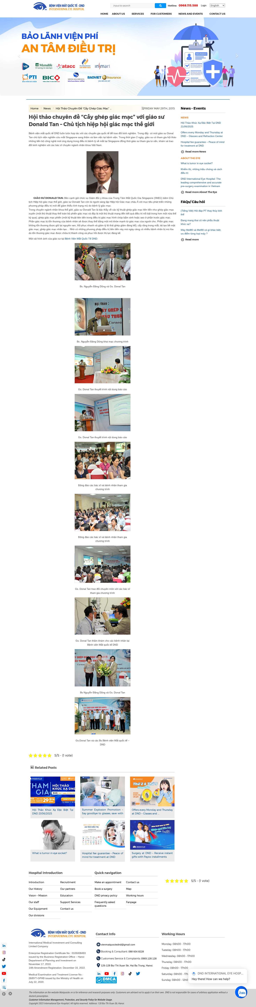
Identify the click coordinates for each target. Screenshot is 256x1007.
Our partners (67, 888)
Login (203, 5)
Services (138, 13)
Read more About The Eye (201, 192)
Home (104, 13)
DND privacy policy (106, 895)
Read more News (195, 151)
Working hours (134, 895)
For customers (161, 13)
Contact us (217, 13)
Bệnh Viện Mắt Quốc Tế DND (81, 238)
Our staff (34, 902)
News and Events (191, 13)
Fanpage (131, 902)
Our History (35, 888)
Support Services (70, 902)
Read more (36, 60)
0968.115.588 (188, 5)
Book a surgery (103, 888)
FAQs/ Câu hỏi (193, 202)
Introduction (36, 882)
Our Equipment (38, 908)
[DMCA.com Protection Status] (106, 979)
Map (128, 888)
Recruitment (68, 882)
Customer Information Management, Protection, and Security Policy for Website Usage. (71, 999)
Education (66, 895)
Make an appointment (108, 882)
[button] (127, 14)
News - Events (193, 108)
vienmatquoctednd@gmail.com (118, 944)
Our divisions (36, 915)
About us (118, 13)
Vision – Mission (38, 895)
